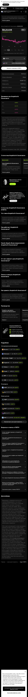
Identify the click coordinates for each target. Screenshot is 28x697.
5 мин (8, 50)
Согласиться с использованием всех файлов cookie (14, 689)
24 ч (19, 50)
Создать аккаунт (20, 8)
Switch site (6, 4)
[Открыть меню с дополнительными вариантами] (26, 8)
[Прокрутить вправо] (23, 11)
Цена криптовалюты (12, 562)
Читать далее (6, 20)
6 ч (15, 50)
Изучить (12, 184)
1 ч (12, 50)
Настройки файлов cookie (14, 692)
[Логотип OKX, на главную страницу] (4, 8)
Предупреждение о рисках (8, 539)
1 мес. (22, 50)
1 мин (5, 50)
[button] (13, 8)
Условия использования (18, 538)
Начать (4, 320)
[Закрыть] (25, 671)
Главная (3, 562)
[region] (14, 683)
